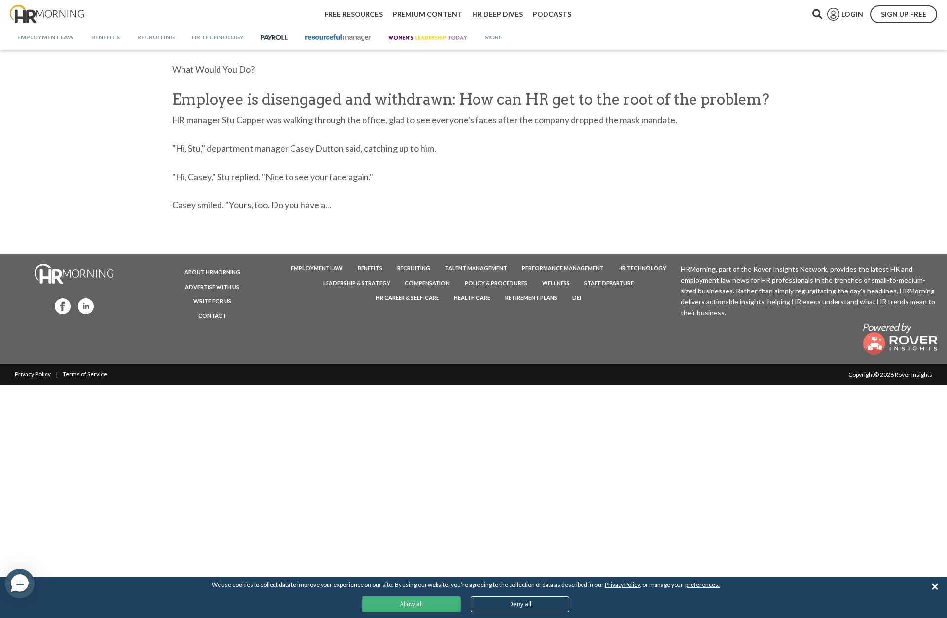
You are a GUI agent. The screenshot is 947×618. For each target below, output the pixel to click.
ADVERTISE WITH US (212, 287)
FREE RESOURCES (354, 14)
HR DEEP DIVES (497, 14)
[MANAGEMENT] (338, 38)
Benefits (370, 268)
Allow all (411, 604)
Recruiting (413, 268)
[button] (20, 583)
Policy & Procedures (496, 283)
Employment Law (317, 268)
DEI (576, 297)
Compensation (427, 283)
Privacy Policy (33, 374)
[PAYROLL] (274, 38)
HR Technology (642, 268)
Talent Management (476, 268)
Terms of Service (85, 374)
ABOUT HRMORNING (212, 272)
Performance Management (563, 268)
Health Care (472, 297)
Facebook (59, 305)
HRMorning (47, 14)
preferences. (702, 584)
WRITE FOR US (212, 301)
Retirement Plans (531, 297)
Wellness (556, 283)
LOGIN (852, 14)
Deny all (520, 604)
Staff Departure (609, 283)
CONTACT (212, 315)
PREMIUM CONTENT (427, 14)
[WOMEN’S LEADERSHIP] (427, 38)
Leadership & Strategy (356, 283)
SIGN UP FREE (903, 14)
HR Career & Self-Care (407, 297)
